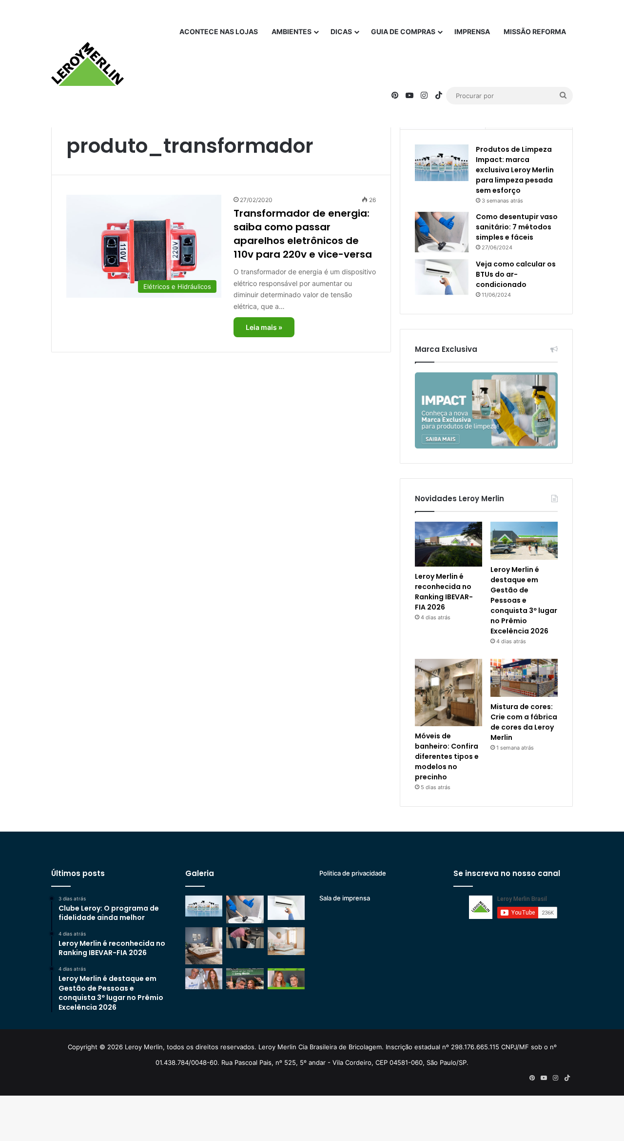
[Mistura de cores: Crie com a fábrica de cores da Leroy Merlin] (524, 678)
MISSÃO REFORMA (535, 31)
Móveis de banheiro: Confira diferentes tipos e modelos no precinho (447, 756)
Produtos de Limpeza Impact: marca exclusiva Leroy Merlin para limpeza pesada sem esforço (515, 169)
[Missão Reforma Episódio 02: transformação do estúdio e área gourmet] (286, 978)
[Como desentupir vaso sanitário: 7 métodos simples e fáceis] (441, 232)
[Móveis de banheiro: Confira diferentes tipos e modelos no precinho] (448, 692)
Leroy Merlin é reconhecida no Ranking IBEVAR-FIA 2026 (444, 591)
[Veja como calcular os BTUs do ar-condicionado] (441, 277)
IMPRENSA (472, 31)
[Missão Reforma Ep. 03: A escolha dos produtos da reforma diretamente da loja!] (244, 978)
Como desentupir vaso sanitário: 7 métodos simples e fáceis (517, 227)
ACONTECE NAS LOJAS (218, 31)
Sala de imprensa (344, 898)
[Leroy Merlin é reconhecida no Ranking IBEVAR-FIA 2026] (448, 544)
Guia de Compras (403, 31)
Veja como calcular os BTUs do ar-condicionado (516, 274)
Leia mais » (264, 327)
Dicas (341, 31)
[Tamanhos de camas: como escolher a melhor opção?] (203, 945)
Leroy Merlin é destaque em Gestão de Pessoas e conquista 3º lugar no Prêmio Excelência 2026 (523, 600)
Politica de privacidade (352, 873)
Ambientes (292, 31)
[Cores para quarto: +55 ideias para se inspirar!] (286, 941)
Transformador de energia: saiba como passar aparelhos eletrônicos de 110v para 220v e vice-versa (303, 233)
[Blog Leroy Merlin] (87, 64)
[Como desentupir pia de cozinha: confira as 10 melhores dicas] (244, 937)
